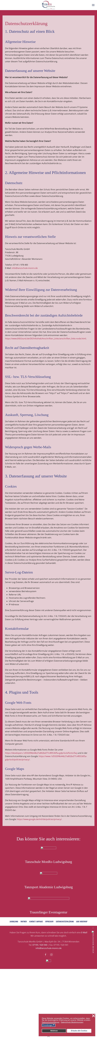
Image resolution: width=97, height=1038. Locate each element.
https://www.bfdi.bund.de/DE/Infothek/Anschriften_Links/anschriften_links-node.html (45, 338)
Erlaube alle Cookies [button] (79, 1031)
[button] (93, 5)
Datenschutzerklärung (65, 921)
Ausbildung (14, 921)
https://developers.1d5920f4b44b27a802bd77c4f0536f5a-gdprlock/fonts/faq (41, 753)
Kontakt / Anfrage (36, 921)
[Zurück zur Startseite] (48, 5)
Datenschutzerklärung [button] (50, 1022)
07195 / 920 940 (39, 944)
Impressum (49, 921)
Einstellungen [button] (48, 1025)
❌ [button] (93, 1016)
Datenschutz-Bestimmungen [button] (72, 1022)
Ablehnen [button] (54, 1031)
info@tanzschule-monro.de (25, 268)
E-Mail (84, 932)
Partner (24, 921)
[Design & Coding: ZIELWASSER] (93, 942)
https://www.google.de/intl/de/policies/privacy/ (39, 819)
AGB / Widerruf (81, 921)
